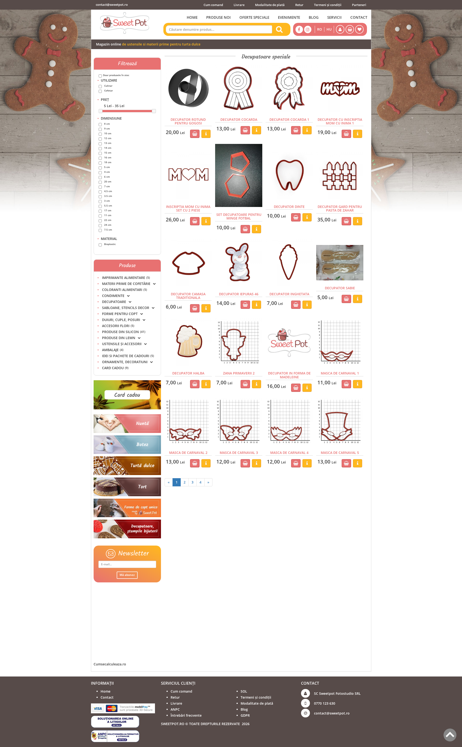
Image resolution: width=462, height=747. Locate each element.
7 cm (107, 186)
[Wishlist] (359, 29)
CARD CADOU (115, 368)
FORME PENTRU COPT (120, 313)
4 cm (107, 172)
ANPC (175, 709)
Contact (107, 697)
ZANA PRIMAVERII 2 (239, 373)
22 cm (107, 220)
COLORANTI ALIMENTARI (124, 289)
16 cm (107, 157)
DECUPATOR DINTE (289, 206)
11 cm (107, 215)
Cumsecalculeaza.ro (110, 664)
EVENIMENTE (289, 17)
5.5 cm (108, 205)
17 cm (107, 210)
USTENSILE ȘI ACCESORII (121, 343)
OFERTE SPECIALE (254, 17)
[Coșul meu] (350, 29)
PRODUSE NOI (218, 17)
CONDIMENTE (113, 295)
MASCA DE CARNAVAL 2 (188, 452)
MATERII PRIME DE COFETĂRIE (126, 283)
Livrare (239, 5)
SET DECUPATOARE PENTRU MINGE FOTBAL (238, 216)
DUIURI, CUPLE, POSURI (121, 319)
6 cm (107, 176)
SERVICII (334, 17)
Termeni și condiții (327, 5)
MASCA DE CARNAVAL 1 (340, 373)
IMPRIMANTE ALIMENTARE (126, 277)
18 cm (107, 162)
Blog (244, 709)
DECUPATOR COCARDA (238, 119)
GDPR (245, 715)
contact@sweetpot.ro (112, 4)
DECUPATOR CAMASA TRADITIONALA (188, 296)
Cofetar (108, 90)
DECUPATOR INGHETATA (289, 294)
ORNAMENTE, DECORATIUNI (125, 362)
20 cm (107, 181)
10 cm (107, 133)
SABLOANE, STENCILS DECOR (125, 307)
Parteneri (359, 5)
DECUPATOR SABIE (340, 288)
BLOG (314, 17)
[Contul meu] (340, 29)
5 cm (107, 167)
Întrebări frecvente (186, 715)
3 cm (107, 200)
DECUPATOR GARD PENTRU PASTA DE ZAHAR (340, 208)
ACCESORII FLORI (118, 325)
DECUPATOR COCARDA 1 (289, 119)
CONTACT (358, 17)
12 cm (107, 138)
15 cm (107, 152)
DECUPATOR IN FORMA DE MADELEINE (289, 375)
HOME (192, 17)
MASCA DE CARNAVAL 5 (340, 452)
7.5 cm (108, 229)
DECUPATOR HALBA (188, 373)
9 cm (107, 128)
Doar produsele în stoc (116, 75)
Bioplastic (110, 244)
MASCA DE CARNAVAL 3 (239, 452)
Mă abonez (127, 575)
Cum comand (213, 5)
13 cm (107, 143)
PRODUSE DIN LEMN (118, 337)
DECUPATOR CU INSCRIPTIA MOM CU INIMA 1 (340, 121)
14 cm (107, 147)
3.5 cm (108, 196)
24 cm (107, 224)
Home (105, 691)
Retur (299, 5)
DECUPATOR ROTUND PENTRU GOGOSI (188, 121)
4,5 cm (108, 191)
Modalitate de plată (270, 5)
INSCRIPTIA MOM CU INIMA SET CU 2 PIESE (188, 208)
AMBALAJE (112, 350)
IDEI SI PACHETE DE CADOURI (128, 356)
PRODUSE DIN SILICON (123, 331)
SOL (244, 691)
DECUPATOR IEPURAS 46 (238, 294)
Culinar (108, 85)
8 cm (107, 123)
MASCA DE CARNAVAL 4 (289, 452)
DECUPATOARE (114, 301)
